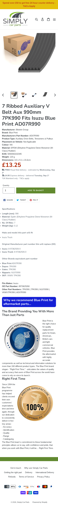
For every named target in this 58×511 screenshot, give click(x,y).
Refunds (12, 477)
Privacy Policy (43, 477)
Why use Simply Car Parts (36, 468)
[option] (14, 95)
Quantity (6, 185)
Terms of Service (26, 477)
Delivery (28, 472)
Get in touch (15, 468)
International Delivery (45, 472)
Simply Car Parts (23, 502)
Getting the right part (13, 472)
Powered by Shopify (40, 502)
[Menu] (54, 19)
